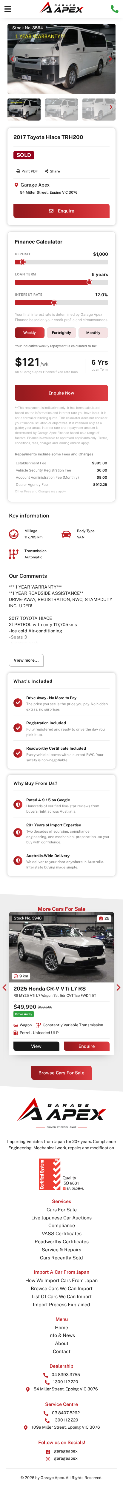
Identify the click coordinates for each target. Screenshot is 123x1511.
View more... (26, 660)
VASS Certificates (62, 1233)
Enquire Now (61, 392)
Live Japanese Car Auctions (61, 1218)
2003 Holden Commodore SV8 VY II (59, 988)
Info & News (61, 1335)
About (61, 1343)
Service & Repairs (61, 1250)
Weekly (29, 332)
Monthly (93, 332)
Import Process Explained (61, 1304)
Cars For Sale (62, 1210)
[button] (7, 9)
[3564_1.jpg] (61, 59)
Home (61, 1327)
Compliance (61, 1225)
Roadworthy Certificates (62, 1241)
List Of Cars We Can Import (62, 1296)
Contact (61, 1351)
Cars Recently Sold (61, 1258)
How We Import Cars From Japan (61, 1280)
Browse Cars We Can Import (62, 1288)
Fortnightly (61, 332)
